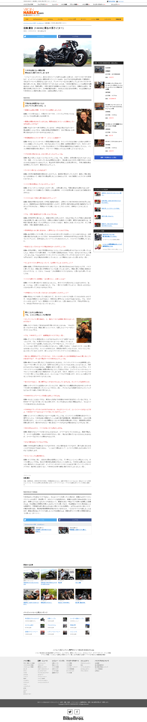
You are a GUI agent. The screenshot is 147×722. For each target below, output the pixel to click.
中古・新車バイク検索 (29, 663)
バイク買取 (85, 4)
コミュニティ (114, 4)
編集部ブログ (55, 672)
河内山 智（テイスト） (46, 602)
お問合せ (97, 670)
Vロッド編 (78, 582)
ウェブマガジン (42, 4)
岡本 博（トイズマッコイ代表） (111, 208)
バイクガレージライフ (71, 667)
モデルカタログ (37, 19)
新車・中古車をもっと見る (108, 157)
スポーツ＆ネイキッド (43, 669)
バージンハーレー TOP (30, 524)
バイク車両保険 (70, 669)
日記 (82, 665)
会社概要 (97, 663)
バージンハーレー (42, 676)
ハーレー (26, 676)
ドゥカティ (26, 680)
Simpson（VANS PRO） (64, 602)
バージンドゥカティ (43, 680)
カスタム (50, 19)
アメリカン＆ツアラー (43, 672)
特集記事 (118, 19)
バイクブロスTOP (28, 4)
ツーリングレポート (85, 667)
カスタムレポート (85, 669)
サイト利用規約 (99, 669)
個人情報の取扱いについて (101, 667)
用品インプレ (55, 665)
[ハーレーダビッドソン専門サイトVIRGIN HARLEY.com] (34, 11)
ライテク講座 (55, 667)
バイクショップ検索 (28, 667)
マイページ (121, 1)
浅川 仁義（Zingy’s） (108, 216)
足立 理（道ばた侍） (80, 602)
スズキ (25, 672)
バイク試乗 (69, 672)
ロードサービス (70, 670)
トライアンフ (27, 686)
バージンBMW (41, 678)
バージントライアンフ (43, 682)
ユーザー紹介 (55, 670)
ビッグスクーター (42, 670)
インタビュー (40, 524)
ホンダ (25, 669)
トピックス (107, 19)
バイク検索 (64, 4)
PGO (25, 692)
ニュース (54, 4)
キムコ (25, 690)
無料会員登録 (112, 1)
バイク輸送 (69, 665)
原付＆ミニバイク (42, 667)
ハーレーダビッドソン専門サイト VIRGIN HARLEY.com (73, 650)
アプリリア (26, 682)
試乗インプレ (55, 663)
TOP (27, 19)
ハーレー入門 (72, 19)
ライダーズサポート (98, 4)
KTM (25, 688)
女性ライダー (55, 669)
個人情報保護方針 (99, 665)
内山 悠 (60, 582)
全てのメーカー (27, 694)
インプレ (60, 19)
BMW (25, 678)
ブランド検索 (73, 4)
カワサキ (26, 674)
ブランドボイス (84, 670)
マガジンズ (40, 665)
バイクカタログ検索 (28, 665)
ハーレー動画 (95, 19)
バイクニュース (42, 663)
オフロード (40, 674)
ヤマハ (25, 670)
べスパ (25, 684)
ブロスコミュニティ (85, 663)
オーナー (83, 19)
